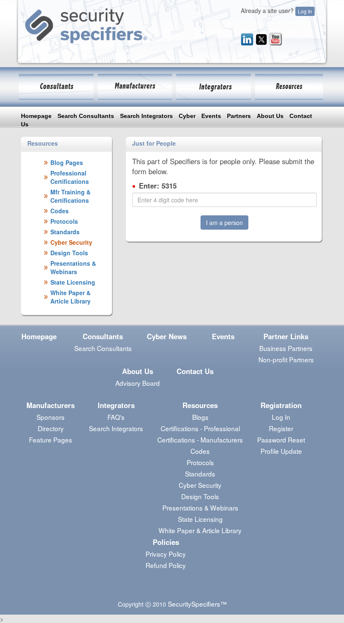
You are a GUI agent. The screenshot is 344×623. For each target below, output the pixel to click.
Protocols (200, 462)
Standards (200, 473)
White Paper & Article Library (200, 530)
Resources (200, 405)
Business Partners (286, 348)
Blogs (200, 416)
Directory (51, 428)
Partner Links (285, 336)
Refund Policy (166, 565)
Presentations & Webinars (200, 507)
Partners (239, 116)
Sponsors (50, 416)
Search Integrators (146, 116)
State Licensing (200, 519)
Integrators (116, 405)
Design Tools (200, 496)
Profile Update (281, 450)
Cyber (187, 116)
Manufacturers (50, 405)
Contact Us (195, 371)
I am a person (224, 222)
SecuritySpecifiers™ (197, 603)
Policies (166, 542)
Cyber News (167, 336)
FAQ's (116, 416)
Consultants (103, 336)
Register (281, 428)
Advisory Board (137, 382)
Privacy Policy (166, 553)
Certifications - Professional (200, 428)
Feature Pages (50, 439)
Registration (281, 405)
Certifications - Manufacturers (200, 439)
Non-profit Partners (286, 359)
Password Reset (281, 439)
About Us (270, 116)
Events (211, 116)
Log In (305, 11)
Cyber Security (200, 485)
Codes (200, 450)
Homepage (36, 116)
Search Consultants (85, 116)
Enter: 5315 (158, 186)
